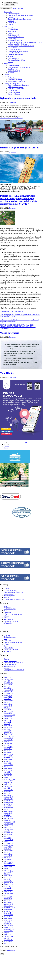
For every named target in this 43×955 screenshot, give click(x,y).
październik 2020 (9, 800)
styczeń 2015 (8, 924)
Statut (10, 33)
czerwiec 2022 (8, 765)
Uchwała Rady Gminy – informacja (11, 311)
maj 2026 (7, 681)
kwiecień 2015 (8, 918)
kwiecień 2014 (8, 940)
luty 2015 (7, 922)
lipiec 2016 (7, 891)
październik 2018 (9, 843)
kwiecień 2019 (8, 833)
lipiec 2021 (7, 784)
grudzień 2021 (8, 775)
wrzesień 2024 (8, 716)
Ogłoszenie (12, 102)
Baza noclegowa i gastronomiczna (19, 67)
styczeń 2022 (8, 774)
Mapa (6, 448)
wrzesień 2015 (8, 909)
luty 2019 (7, 836)
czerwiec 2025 (8, 700)
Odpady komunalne (14, 49)
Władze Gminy (13, 30)
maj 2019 (7, 831)
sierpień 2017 (8, 868)
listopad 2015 (8, 906)
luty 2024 (7, 729)
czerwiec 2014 (8, 936)
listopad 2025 (8, 691)
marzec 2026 (8, 684)
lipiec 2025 (7, 699)
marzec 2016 (8, 899)
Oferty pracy (12, 22)
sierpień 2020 (8, 804)
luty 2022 (7, 772)
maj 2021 (7, 788)
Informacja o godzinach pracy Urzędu (19, 147)
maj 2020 (7, 809)
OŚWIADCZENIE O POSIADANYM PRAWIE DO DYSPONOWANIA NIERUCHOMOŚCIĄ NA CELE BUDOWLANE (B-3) (18, 326)
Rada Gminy (12, 31)
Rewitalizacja (12, 38)
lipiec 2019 (7, 827)
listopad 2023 (8, 734)
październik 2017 (9, 865)
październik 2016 (9, 886)
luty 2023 (7, 750)
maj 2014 (7, 938)
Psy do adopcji (12, 47)
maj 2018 (7, 852)
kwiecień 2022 (8, 768)
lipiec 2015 (7, 913)
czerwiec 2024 (8, 722)
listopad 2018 (8, 841)
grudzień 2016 (8, 882)
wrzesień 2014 (8, 931)
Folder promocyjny (14, 71)
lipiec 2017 (7, 870)
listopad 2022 (8, 756)
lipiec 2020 (7, 806)
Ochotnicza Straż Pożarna (16, 88)
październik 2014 (9, 929)
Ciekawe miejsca (13, 65)
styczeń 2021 (8, 795)
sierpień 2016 (8, 890)
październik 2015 (9, 907)
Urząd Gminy (12, 28)
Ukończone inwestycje (15, 80)
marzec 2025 (8, 706)
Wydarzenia (8, 623)
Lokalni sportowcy (14, 92)
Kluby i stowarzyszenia (15, 87)
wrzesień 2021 (8, 781)
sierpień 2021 (8, 783)
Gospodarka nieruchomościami (18, 51)
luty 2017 (7, 879)
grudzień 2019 (8, 818)
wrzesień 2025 (8, 695)
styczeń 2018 (8, 859)
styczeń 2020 (8, 816)
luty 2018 (7, 858)
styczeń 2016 (8, 902)
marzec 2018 (8, 856)
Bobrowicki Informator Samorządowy (20, 19)
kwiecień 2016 (8, 897)
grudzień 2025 (8, 690)
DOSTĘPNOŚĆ (13, 58)
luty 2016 (7, 900)
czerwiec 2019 (8, 829)
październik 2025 (9, 693)
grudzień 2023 (8, 733)
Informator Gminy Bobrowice (13, 592)
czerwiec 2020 (8, 808)
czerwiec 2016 (8, 893)
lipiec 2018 (7, 849)
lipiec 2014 (7, 934)
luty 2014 (7, 943)
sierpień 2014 (8, 932)
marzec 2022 (8, 770)
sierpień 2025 (8, 697)
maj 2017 (7, 874)
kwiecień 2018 (8, 854)
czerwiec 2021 (8, 786)
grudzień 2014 (8, 925)
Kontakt (10, 62)
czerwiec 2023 (8, 743)
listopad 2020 (8, 799)
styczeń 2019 (8, 838)
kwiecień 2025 (8, 704)
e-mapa (6, 597)
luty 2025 (7, 708)
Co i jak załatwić (13, 35)
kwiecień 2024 (8, 725)
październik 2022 (9, 758)
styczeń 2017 (8, 881)
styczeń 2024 (8, 731)
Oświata (6, 616)
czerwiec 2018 (8, 850)
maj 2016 (7, 895)
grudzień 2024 (8, 711)
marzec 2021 (8, 791)
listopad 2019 (8, 820)
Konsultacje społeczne (15, 40)
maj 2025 (7, 702)
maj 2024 (7, 724)
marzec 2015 (8, 920)
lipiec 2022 (7, 763)
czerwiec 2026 (8, 679)
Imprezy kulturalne (14, 94)
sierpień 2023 (8, 740)
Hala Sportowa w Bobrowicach (14, 599)
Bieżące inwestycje (14, 78)
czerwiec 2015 (8, 915)
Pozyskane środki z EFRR (16, 60)
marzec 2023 (8, 749)
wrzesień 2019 (8, 824)
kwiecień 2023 (8, 747)
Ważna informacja (9, 333)
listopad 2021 (8, 777)
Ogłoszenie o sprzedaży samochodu (18, 98)
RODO (10, 56)
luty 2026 (7, 686)
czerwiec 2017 (8, 872)
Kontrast (6, 446)
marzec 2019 (8, 834)
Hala (5, 610)
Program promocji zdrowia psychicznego (21, 46)
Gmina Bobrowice (18, 8)
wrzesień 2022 (8, 759)
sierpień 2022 (8, 761)
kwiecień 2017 (8, 875)
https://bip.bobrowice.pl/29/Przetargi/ (11, 118)
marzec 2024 (8, 727)
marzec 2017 (8, 877)
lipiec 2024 (7, 720)
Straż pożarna (8, 619)
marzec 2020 (8, 813)
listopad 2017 (8, 863)
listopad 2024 (8, 713)
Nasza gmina (8, 12)
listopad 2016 (8, 884)
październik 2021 (9, 779)
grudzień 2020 (8, 797)
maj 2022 (7, 766)
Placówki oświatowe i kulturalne (18, 85)
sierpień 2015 (8, 911)
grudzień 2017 (8, 861)
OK (2, 954)
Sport (5, 618)
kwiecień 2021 (8, 790)
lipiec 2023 (7, 741)
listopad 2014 (8, 927)
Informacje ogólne (14, 13)
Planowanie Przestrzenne (16, 37)
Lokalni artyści (12, 69)
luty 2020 (7, 815)
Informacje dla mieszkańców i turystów (20, 15)
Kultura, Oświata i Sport (11, 83)
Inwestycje (7, 76)
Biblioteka (7, 607)
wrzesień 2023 (8, 738)
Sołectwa (11, 21)
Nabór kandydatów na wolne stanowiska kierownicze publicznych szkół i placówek (25, 43)
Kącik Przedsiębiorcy (15, 53)
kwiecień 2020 (8, 811)
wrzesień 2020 (8, 802)
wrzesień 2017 (8, 866)
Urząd (6, 26)
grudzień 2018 (8, 840)
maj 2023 (7, 745)
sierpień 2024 (8, 718)
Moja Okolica (7, 373)
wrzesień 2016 (8, 888)
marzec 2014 (8, 941)
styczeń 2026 (8, 688)
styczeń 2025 (8, 709)
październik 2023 (9, 736)
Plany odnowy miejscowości (17, 81)
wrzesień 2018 (8, 845)
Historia (10, 17)
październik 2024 (9, 715)
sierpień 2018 (8, 847)
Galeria (10, 24)
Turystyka (7, 63)
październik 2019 (9, 822)
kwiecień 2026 (8, 683)
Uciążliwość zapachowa (15, 55)
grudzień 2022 (8, 754)
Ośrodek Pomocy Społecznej (13, 614)
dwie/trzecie (11, 950)
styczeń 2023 (8, 752)
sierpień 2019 (8, 825)
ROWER (11, 72)
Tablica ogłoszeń (9, 596)
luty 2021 (7, 793)
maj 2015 (7, 916)
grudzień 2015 (8, 904)
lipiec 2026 (7, 677)
